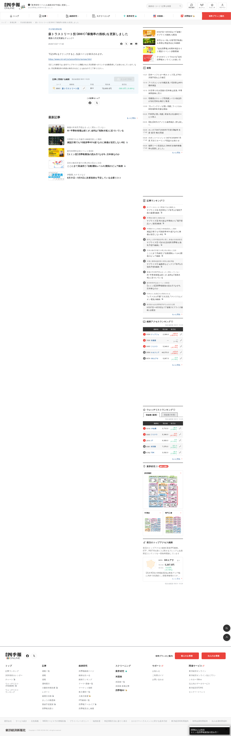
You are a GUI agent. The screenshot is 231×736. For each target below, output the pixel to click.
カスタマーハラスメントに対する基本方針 (149, 721)
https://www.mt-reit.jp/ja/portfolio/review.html (70, 59)
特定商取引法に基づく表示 (115, 721)
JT (152, 440)
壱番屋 (153, 340)
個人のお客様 (187, 655)
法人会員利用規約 (219, 721)
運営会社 (8, 721)
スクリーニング (103, 16)
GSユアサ (154, 358)
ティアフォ (155, 334)
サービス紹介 (21, 721)
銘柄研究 (73, 16)
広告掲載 (35, 721)
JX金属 (153, 428)
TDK (152, 452)
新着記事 (13, 22)
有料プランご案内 (216, 16)
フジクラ (154, 346)
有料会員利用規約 (200, 721)
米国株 (160, 16)
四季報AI (188, 16)
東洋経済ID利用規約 (179, 721)
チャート (202, 7)
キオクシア (155, 352)
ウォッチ (212, 7)
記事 (44, 16)
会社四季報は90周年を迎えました (40, 7)
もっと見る (131, 118)
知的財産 (96, 721)
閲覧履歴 (192, 7)
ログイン (222, 7)
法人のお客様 (214, 655)
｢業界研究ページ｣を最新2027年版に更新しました (51, 5)
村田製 (153, 446)
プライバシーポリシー (79, 721)
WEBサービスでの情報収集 (54, 721)
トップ (16, 16)
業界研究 (130, 16)
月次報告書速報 (26, 22)
